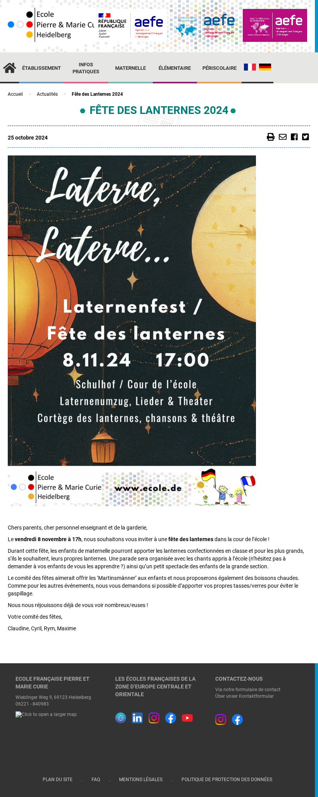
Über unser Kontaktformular (244, 696)
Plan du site (58, 779)
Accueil (15, 94)
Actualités (47, 94)
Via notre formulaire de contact (247, 689)
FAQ (96, 779)
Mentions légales (141, 779)
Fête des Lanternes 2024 (159, 110)
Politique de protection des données (226, 779)
